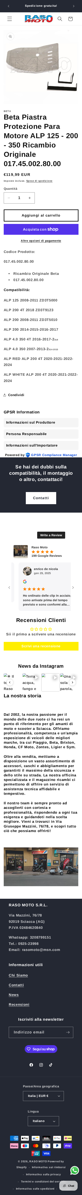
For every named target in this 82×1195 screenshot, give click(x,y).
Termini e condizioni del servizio (43, 1181)
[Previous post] (9, 682)
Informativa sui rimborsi (49, 1167)
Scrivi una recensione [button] (41, 646)
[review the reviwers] (18, 582)
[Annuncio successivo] (74, 6)
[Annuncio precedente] (8, 6)
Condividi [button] (16, 395)
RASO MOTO (38, 1161)
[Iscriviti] (68, 1032)
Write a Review (51, 535)
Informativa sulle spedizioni (35, 1188)
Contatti (41, 498)
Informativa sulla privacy (43, 1174)
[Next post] (72, 682)
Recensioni (19, 1004)
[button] (9, 19)
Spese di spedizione (39, 181)
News (14, 995)
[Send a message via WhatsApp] (75, 1170)
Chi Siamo (18, 975)
